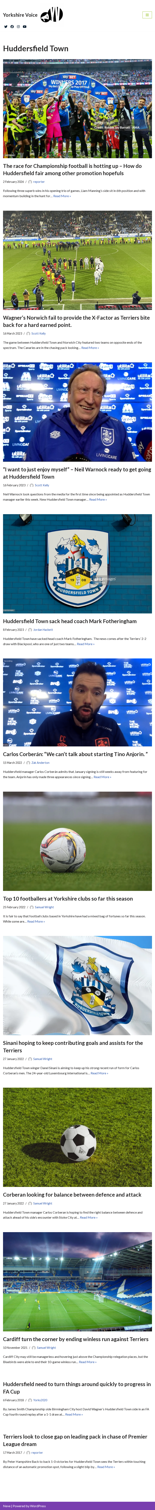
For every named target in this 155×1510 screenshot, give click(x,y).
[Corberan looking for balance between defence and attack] (77, 1137)
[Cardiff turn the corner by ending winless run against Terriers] (77, 1281)
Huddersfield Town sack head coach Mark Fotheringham (70, 621)
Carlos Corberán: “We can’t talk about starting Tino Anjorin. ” (75, 754)
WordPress (38, 1506)
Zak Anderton (40, 762)
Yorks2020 (40, 1400)
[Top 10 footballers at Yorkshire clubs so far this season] (77, 841)
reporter (39, 181)
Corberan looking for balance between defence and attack (72, 1194)
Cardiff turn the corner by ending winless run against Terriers (76, 1339)
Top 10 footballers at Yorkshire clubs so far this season (68, 898)
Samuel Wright (44, 907)
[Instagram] (18, 25)
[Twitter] (5, 25)
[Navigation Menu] (147, 15)
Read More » (62, 196)
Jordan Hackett (43, 629)
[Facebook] (12, 25)
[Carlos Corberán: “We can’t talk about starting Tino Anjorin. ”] (77, 702)
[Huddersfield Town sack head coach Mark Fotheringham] (77, 563)
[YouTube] (24, 25)
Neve (6, 1506)
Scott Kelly (38, 333)
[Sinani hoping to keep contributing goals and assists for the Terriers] (77, 985)
